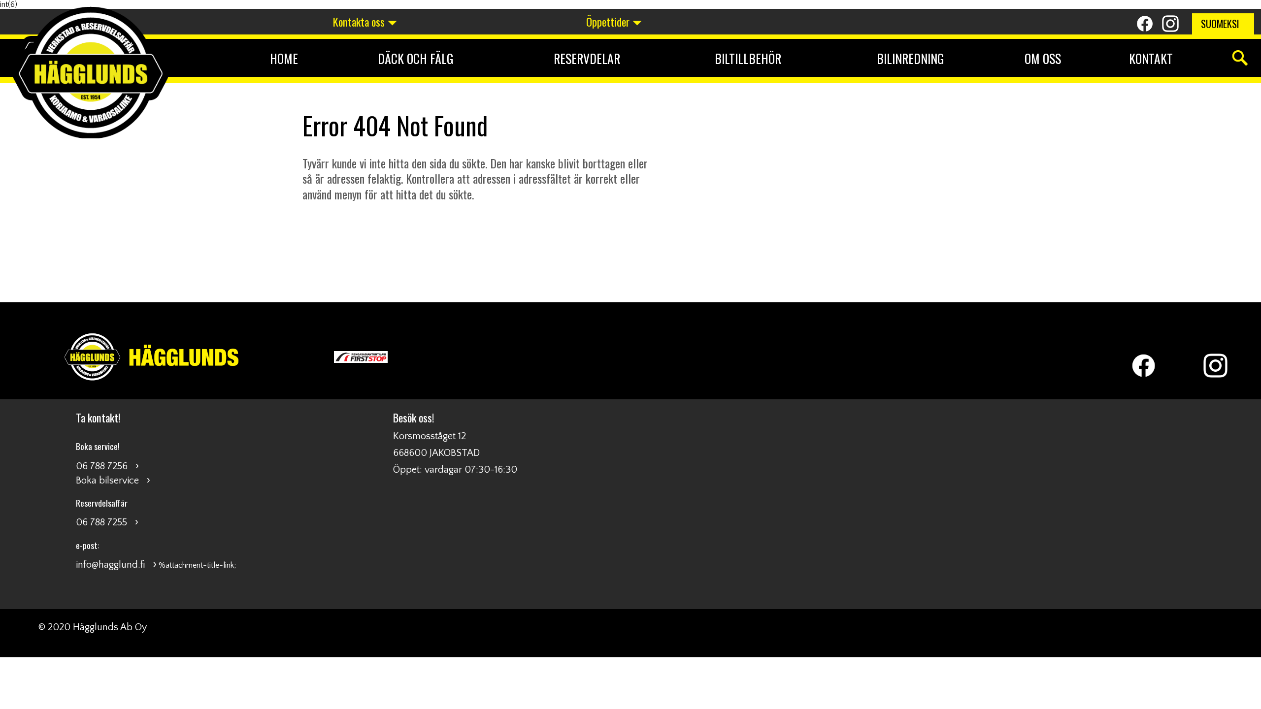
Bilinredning (910, 58)
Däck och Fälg (416, 58)
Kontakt (1151, 58)
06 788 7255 (101, 522)
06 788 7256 (102, 466)
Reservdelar (587, 58)
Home (284, 58)
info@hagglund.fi (110, 564)
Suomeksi (1220, 23)
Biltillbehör (748, 58)
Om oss (1043, 58)
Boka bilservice (107, 480)
